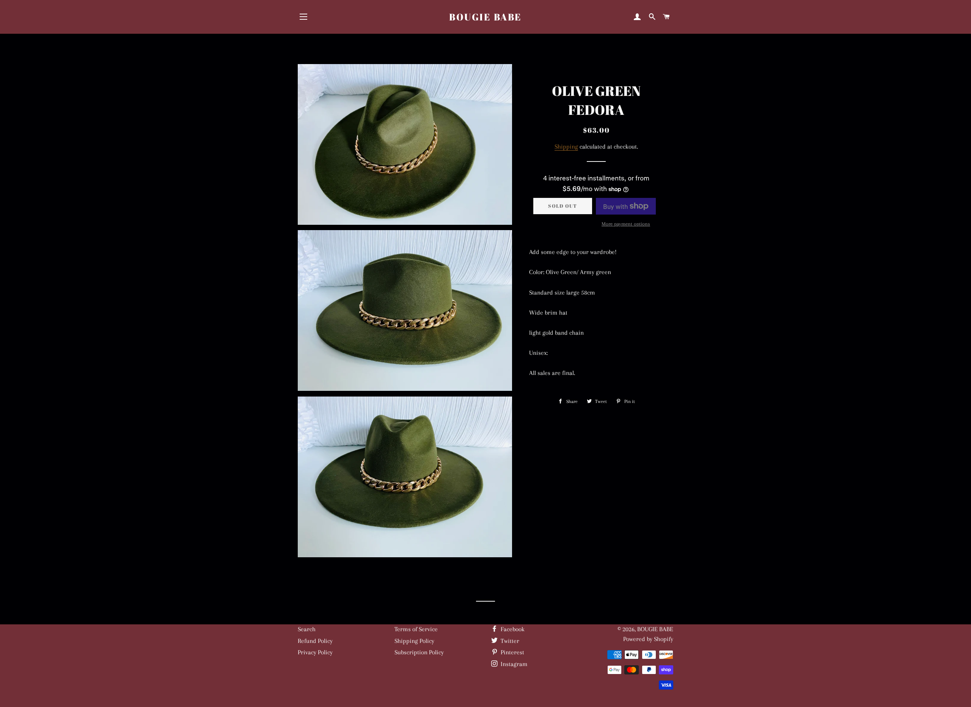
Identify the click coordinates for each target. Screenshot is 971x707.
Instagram (513, 664)
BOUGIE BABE (485, 17)
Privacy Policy (315, 652)
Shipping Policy (414, 640)
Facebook (512, 629)
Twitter (509, 640)
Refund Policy (315, 640)
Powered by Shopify (648, 639)
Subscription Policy (419, 652)
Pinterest (511, 652)
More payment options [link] (626, 224)
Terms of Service (416, 629)
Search (307, 629)
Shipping (566, 146)
